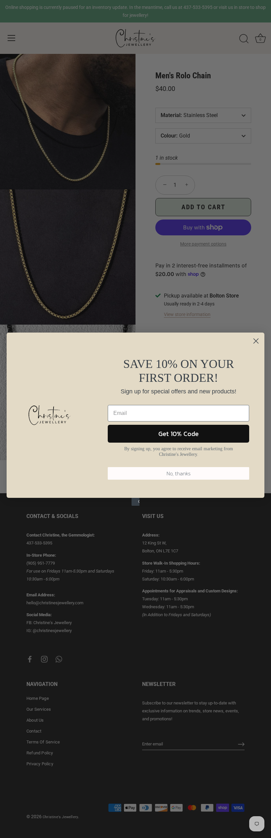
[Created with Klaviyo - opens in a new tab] (135, 502)
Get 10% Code (178, 434)
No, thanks (179, 473)
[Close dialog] (256, 341)
